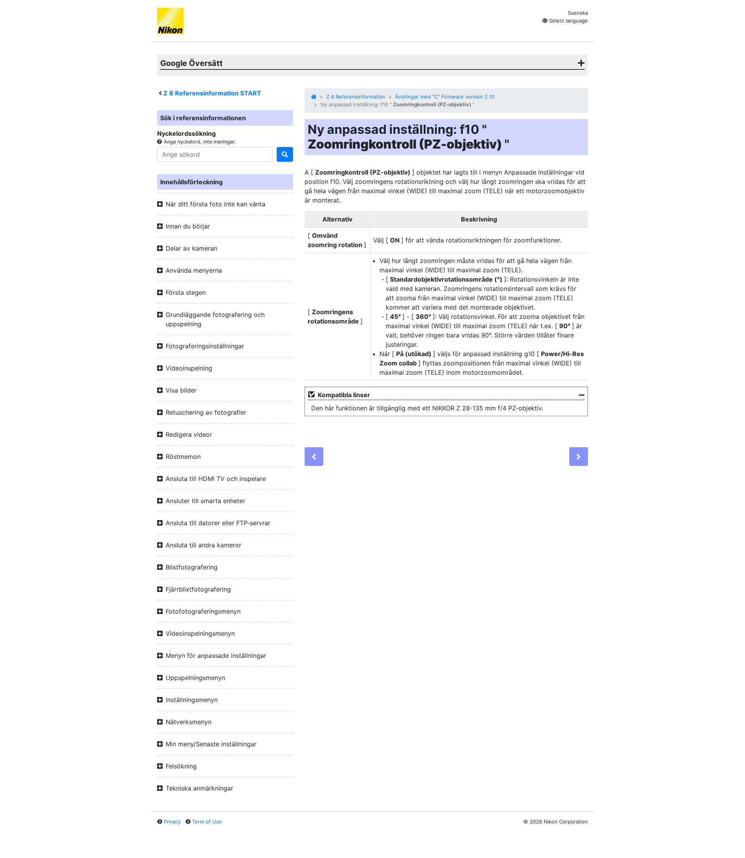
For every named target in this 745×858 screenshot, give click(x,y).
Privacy (172, 821)
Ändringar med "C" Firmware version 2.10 (444, 96)
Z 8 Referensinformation (355, 96)
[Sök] (285, 154)
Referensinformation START (212, 93)
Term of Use (207, 821)
